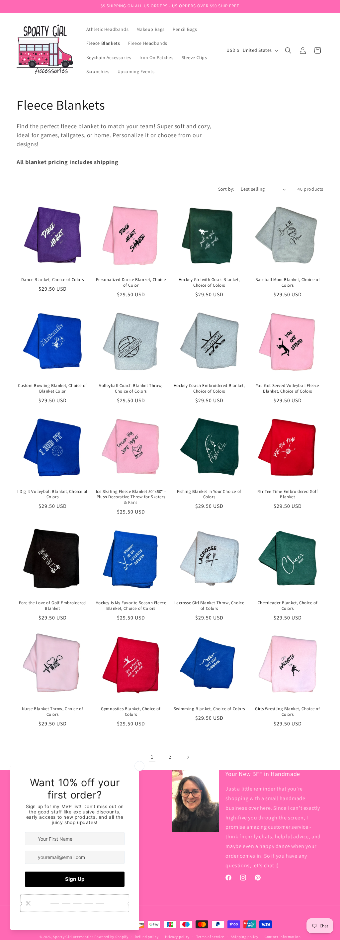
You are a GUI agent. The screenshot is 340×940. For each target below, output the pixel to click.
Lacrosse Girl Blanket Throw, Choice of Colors (209, 605)
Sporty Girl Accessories (73, 936)
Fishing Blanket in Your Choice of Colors (209, 494)
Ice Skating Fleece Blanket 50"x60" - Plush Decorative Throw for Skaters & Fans (131, 497)
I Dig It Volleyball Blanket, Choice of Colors (52, 494)
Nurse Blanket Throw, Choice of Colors (52, 711)
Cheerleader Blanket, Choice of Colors (288, 605)
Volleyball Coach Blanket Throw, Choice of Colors (131, 388)
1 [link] (152, 756)
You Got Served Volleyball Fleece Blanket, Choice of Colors (287, 388)
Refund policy (146, 936)
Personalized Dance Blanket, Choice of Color (131, 282)
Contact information (282, 936)
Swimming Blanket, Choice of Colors (209, 708)
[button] (288, 50)
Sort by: (226, 189)
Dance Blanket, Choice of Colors (52, 279)
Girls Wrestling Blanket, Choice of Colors (287, 711)
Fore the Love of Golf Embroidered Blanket (52, 605)
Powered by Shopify (111, 936)
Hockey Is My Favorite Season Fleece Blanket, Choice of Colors (131, 605)
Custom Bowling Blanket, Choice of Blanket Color (52, 388)
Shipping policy (244, 936)
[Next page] (188, 757)
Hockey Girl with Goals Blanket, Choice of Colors (209, 282)
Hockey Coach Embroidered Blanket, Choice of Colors (209, 388)
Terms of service (210, 936)
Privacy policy (177, 936)
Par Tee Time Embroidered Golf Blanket (287, 494)
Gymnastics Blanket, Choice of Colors (130, 711)
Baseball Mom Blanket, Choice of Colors (287, 282)
